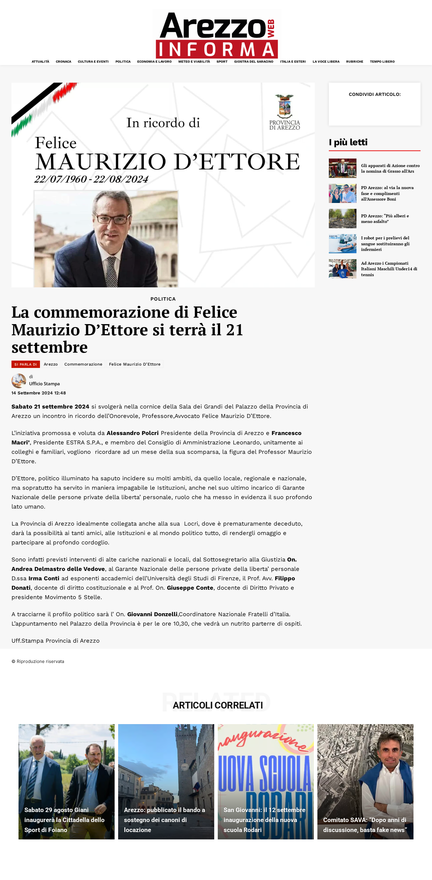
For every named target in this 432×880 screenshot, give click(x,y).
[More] (409, 109)
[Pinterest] (369, 109)
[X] (355, 109)
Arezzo (51, 364)
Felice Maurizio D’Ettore (135, 364)
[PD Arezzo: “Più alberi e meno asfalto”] (342, 218)
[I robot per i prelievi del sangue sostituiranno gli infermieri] (342, 244)
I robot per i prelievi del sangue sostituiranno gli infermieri (385, 243)
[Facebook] (342, 109)
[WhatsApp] (382, 109)
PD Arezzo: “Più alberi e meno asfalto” (385, 218)
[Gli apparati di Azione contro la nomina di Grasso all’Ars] (342, 168)
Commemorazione (83, 364)
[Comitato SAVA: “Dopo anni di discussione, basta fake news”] (365, 781)
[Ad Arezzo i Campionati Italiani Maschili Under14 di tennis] (342, 269)
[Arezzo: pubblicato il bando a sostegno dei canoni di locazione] (166, 781)
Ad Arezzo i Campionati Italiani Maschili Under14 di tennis (389, 268)
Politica (163, 298)
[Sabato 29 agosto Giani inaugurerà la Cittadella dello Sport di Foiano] (67, 781)
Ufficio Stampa (44, 383)
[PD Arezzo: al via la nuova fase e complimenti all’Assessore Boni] (342, 193)
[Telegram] (396, 109)
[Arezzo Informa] (216, 35)
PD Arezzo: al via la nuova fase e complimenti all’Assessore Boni (387, 193)
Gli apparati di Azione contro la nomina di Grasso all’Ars (390, 168)
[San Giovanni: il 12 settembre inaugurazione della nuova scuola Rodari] (266, 781)
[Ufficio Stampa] (20, 381)
